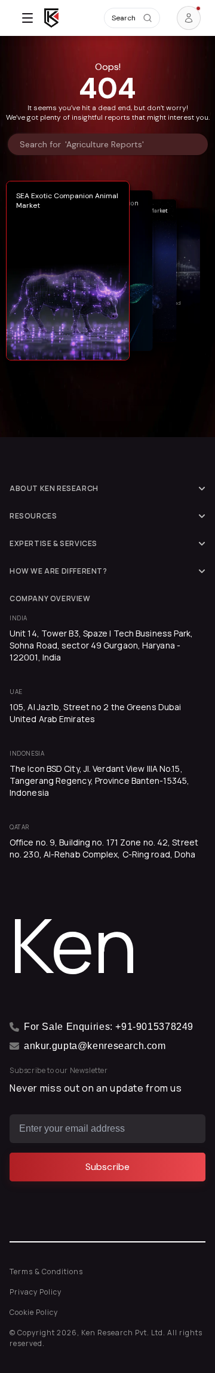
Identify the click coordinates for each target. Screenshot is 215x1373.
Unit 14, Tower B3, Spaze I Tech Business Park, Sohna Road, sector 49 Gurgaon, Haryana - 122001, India (102, 645)
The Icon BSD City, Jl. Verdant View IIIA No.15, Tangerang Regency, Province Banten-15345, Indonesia (99, 780)
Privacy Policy (36, 1292)
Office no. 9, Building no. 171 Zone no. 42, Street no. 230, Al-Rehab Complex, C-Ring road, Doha (104, 848)
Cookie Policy (34, 1312)
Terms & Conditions (46, 1271)
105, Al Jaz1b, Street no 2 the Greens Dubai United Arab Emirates (95, 713)
